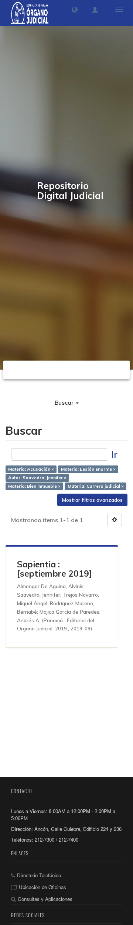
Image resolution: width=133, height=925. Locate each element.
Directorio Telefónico (39, 875)
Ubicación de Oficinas (42, 887)
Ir (114, 454)
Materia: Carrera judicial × (96, 486)
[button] (75, 9)
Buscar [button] (65, 402)
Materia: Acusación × (31, 469)
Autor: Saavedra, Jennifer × (37, 477)
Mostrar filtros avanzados (92, 500)
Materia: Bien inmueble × (34, 486)
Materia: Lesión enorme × (88, 469)
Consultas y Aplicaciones (45, 898)
